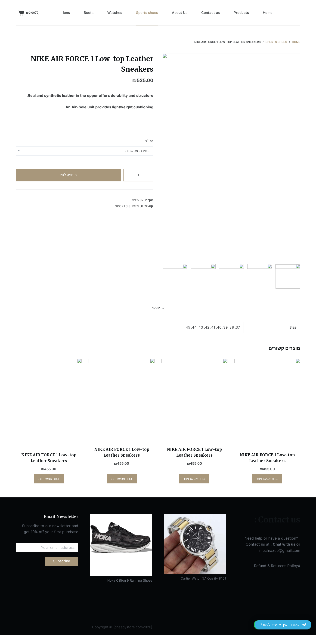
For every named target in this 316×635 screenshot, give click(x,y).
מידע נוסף (158, 307)
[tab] (158, 308)
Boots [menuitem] (88, 12)
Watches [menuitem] (114, 12)
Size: (149, 141)
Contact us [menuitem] (210, 12)
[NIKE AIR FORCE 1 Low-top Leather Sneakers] (267, 402)
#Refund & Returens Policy (277, 565)
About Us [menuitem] (179, 12)
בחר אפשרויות (267, 478)
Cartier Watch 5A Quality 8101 (203, 578)
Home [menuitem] (268, 12)
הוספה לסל (68, 175)
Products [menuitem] (241, 12)
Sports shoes (127, 206)
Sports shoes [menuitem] (147, 12)
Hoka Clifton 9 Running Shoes (129, 580)
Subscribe (61, 561)
